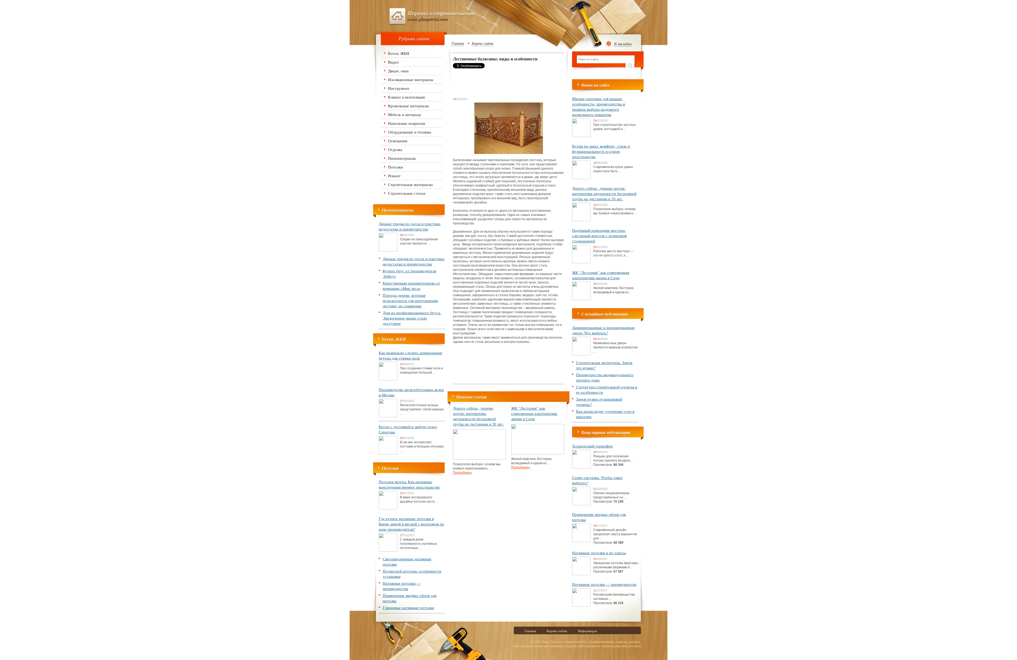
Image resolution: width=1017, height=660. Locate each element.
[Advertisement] (495, 82)
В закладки (623, 43)
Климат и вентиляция (406, 97)
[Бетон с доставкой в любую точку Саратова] (388, 453)
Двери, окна (398, 70)
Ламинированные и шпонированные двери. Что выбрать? (603, 330)
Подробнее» (462, 473)
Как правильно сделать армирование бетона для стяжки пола (410, 355)
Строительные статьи (406, 193)
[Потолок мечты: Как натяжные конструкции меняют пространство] (388, 508)
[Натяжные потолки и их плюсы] (581, 574)
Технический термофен (592, 446)
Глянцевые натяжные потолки (408, 607)
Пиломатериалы (402, 158)
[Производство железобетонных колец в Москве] (388, 416)
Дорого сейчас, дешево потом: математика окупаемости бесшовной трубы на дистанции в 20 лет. (478, 416)
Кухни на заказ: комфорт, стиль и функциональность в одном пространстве (601, 151)
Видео (393, 62)
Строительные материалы (410, 184)
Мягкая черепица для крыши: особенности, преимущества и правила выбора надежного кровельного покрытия (598, 106)
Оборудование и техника (409, 132)
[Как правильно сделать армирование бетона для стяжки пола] (388, 379)
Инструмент (398, 88)
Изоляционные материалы (410, 79)
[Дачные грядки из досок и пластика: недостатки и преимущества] (388, 250)
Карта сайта (482, 43)
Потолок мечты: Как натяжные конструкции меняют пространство (409, 484)
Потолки (395, 167)
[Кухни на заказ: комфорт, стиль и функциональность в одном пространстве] (581, 178)
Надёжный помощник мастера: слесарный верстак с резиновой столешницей (599, 235)
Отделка (395, 149)
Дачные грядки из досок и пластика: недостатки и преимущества (410, 226)
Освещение (398, 140)
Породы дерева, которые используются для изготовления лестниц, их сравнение (410, 300)
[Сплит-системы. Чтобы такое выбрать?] (581, 504)
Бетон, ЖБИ (398, 53)
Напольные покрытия (406, 123)
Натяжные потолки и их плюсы (599, 552)
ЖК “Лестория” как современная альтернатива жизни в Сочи (534, 413)
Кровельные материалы (408, 105)
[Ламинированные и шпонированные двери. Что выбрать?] (581, 354)
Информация (587, 630)
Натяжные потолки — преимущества (402, 586)
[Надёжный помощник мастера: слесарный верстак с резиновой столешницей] (581, 262)
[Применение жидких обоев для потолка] (581, 541)
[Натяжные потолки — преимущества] (581, 606)
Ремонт (394, 175)
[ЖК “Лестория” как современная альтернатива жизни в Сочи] (537, 453)
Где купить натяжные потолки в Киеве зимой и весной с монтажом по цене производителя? (411, 524)
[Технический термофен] (581, 467)
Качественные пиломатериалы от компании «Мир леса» (411, 285)
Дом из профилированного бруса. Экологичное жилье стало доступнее (412, 318)
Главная (458, 43)
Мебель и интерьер (404, 114)
